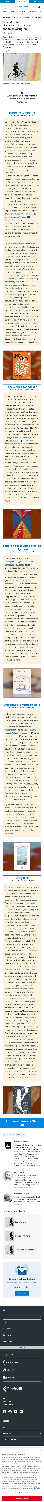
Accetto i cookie (22, 1498)
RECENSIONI (13, 12)
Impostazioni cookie (22, 1493)
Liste (5, 1134)
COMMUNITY (36, 2)
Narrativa (20, 1134)
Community (8, 1405)
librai (12, 1134)
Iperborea (9, 622)
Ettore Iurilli (19, 1172)
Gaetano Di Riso (21, 1194)
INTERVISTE (23, 12)
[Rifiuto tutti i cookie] (41, 1450)
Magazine (7, 1401)
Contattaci (22, 1293)
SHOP (7, 2)
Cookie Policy (35, 1488)
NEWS (4, 12)
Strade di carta (21, 1141)
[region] (22, 1475)
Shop (5, 1398)
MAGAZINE (22, 2)
